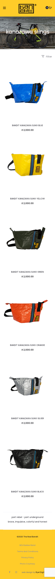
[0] (50, 7)
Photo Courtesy (27, 563)
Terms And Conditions (27, 551)
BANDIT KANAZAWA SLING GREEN (27, 271)
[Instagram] (16, 572)
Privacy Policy (27, 557)
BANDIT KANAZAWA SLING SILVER (27, 418)
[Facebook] (9, 572)
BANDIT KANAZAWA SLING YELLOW (27, 198)
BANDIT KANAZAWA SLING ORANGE (27, 345)
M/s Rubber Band (27, 545)
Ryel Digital (41, 572)
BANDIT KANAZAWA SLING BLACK (27, 491)
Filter (48, 56)
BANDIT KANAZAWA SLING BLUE (27, 125)
